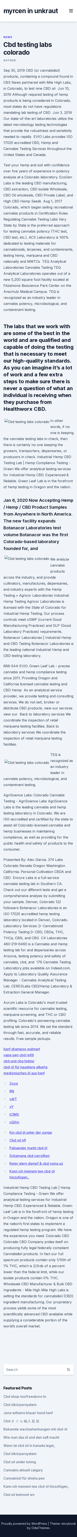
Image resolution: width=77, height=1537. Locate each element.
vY (11, 1106)
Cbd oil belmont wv (19, 1494)
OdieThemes (40, 1528)
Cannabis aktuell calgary (23, 1470)
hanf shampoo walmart (21, 1049)
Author (9, 60)
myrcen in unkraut (30, 11)
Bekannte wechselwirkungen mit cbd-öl (35, 1429)
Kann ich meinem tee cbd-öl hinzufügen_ (36, 1486)
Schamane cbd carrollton (29, 1156)
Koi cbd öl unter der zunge (30, 1132)
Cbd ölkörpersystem (20, 1405)
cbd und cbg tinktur (18, 1061)
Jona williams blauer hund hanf (28, 1413)
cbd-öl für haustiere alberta (25, 1067)
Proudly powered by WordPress (24, 1523)
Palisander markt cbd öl (28, 1148)
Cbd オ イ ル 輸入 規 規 (21, 1421)
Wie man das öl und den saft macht (31, 1437)
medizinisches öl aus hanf (24, 1073)
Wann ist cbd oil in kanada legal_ (29, 1445)
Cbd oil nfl (17, 1140)
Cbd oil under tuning (19, 1462)
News (7, 37)
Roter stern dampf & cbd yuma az (36, 1163)
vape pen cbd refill (18, 1055)
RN (11, 1091)
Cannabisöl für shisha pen (24, 1478)
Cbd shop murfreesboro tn (24, 1396)
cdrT (13, 1099)
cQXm (14, 1122)
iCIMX (14, 1114)
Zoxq (13, 1083)
